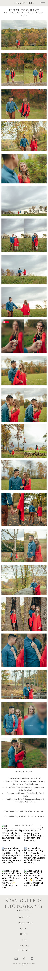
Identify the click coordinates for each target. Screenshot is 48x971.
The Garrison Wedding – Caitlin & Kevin (25, 778)
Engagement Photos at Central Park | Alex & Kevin (25, 811)
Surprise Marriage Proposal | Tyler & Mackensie (23, 816)
